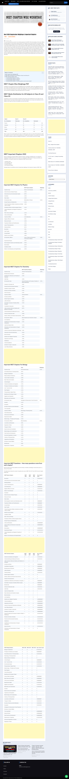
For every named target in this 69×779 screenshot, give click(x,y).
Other (49, 237)
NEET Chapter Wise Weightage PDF (11, 74)
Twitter (4, 768)
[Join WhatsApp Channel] (66, 776)
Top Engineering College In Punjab (54, 248)
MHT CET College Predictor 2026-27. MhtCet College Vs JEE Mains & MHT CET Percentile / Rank (56, 82)
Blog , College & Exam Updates (23, 1)
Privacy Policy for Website (53, 170)
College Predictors (13, 3)
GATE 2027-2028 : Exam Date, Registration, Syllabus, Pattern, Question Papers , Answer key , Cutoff (56, 67)
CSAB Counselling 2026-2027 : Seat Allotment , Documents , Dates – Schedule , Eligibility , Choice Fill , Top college (56, 107)
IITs (49, 219)
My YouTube (34, 1)
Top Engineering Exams (52, 263)
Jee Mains (50, 224)
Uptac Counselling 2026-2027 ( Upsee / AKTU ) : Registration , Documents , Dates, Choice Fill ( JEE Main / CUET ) (56, 72)
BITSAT (49, 193)
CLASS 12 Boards (12, 36)
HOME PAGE (7, 1)
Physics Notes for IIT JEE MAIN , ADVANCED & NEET (56, 166)
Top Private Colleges (52, 266)
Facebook (5, 771)
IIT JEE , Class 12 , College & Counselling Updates (55, 157)
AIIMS (49, 188)
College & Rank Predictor (52, 198)
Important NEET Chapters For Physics (13, 77)
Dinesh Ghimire (24, 777)
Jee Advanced (50, 221)
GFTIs (49, 208)
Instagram (5, 774)
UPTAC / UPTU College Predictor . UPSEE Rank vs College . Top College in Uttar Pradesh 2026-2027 (55, 77)
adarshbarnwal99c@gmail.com (24, 766)
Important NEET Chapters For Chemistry (13, 78)
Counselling (50, 203)
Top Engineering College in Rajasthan (55, 251)
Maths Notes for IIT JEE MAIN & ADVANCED (56, 161)
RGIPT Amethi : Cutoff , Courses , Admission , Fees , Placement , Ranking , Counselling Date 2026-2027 (56, 98)
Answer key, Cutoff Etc (52, 190)
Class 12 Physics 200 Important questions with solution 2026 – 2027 (24, 749)
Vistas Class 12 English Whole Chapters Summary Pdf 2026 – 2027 (10, 754)
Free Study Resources (52, 153)
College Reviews (42, 1)
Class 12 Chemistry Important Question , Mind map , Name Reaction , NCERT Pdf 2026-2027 (38, 752)
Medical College (51, 226)
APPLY (6, 3)
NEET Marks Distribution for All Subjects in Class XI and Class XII (17, 75)
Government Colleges (52, 211)
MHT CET (50, 229)
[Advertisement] (24, 63)
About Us (50, 141)
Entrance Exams (51, 206)
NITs (49, 234)
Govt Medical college (52, 213)
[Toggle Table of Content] (42, 73)
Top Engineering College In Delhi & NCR (55, 239)
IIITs (49, 216)
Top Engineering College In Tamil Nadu (55, 253)
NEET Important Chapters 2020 (11, 76)
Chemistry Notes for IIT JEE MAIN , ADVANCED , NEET (54, 148)
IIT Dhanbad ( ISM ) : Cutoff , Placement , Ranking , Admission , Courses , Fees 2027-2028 (56, 93)
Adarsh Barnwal (6, 757)
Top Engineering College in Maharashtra (55, 246)
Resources (13, 1)
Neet (5, 36)
